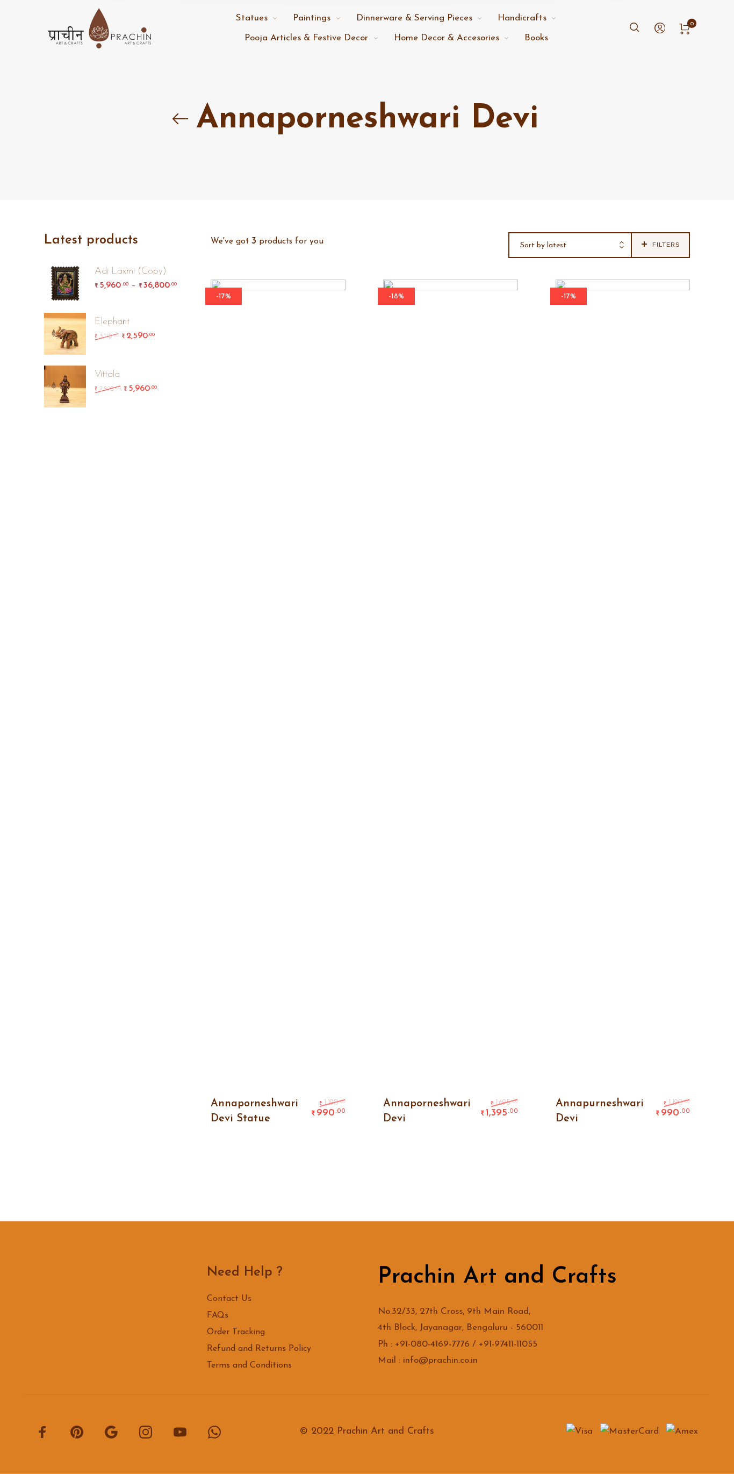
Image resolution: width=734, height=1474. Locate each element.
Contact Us (229, 1298)
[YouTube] (180, 1431)
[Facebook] (42, 1431)
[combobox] (570, 245)
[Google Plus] (111, 1431)
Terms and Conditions (249, 1365)
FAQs (217, 1315)
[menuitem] (264, 18)
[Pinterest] (76, 1431)
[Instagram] (145, 1431)
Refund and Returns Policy (259, 1348)
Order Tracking (236, 1332)
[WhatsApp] (214, 1431)
